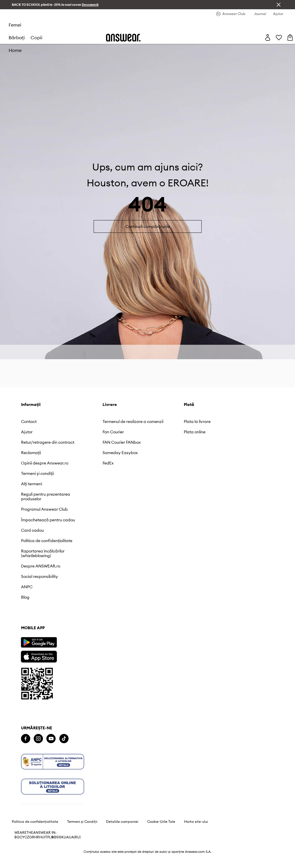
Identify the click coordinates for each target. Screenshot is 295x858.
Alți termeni (31, 483)
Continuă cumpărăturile (147, 226)
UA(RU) (75, 837)
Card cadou (32, 530)
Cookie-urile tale (161, 822)
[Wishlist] (278, 37)
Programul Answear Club (44, 509)
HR (36, 837)
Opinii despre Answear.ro (44, 463)
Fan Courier (113, 431)
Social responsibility (39, 576)
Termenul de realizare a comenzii (133, 421)
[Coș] (290, 37)
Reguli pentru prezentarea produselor (45, 496)
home (15, 50)
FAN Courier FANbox (122, 442)
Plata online (194, 431)
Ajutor (27, 431)
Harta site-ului (196, 822)
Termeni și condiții (37, 473)
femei (15, 25)
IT (45, 837)
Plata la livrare (197, 421)
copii (36, 37)
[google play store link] (39, 642)
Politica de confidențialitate (46, 540)
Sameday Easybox (120, 452)
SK (61, 837)
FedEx (108, 463)
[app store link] (39, 656)
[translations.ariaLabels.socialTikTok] (64, 738)
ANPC (27, 586)
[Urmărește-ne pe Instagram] (38, 739)
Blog (25, 597)
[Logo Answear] (123, 38)
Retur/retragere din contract (47, 442)
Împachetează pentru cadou (48, 519)
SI (57, 837)
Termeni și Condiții (82, 822)
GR (31, 837)
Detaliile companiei (122, 822)
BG (17, 837)
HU (41, 837)
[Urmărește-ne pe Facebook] (25, 739)
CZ (26, 837)
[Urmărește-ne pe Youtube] (51, 739)
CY (22, 837)
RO (53, 837)
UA (66, 837)
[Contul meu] (267, 37)
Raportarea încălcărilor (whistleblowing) (43, 553)
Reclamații (31, 452)
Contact (29, 421)
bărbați (17, 37)
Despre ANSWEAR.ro (40, 566)
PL (49, 837)
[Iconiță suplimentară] (52, 761)
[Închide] (278, 4)
